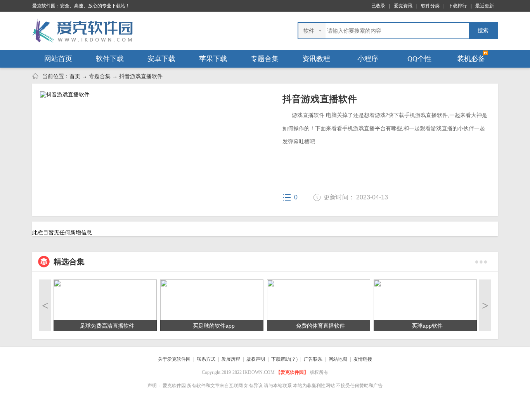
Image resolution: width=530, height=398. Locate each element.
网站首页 (58, 59)
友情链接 (362, 359)
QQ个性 (419, 59)
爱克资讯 (403, 6)
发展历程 (231, 359)
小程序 (367, 59)
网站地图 (338, 359)
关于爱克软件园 (174, 359)
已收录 (378, 6)
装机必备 (471, 59)
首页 (74, 76)
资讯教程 (316, 59)
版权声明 (255, 359)
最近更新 (484, 6)
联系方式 (206, 359)
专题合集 (265, 59)
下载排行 (457, 6)
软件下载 (110, 59)
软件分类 (430, 6)
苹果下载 (213, 59)
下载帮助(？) (284, 359)
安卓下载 (161, 59)
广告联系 (313, 359)
